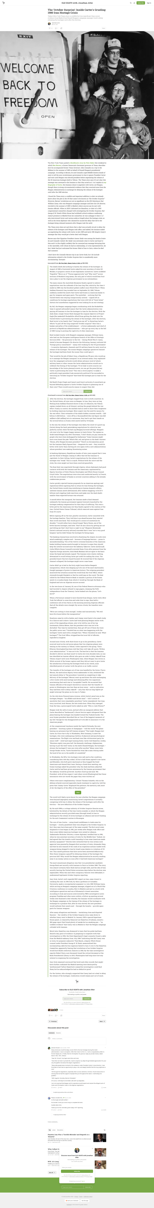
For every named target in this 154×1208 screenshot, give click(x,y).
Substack (69, 1204)
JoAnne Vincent (55, 1047)
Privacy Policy (89, 1176)
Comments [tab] (51, 1033)
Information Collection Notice (76, 1176)
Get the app (85, 1200)
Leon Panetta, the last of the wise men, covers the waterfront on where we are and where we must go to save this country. (69, 1139)
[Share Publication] (134, 2)
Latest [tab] (54, 1130)
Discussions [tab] (60, 1130)
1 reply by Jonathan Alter (59, 1114)
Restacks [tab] (58, 1033)
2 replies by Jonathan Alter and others (63, 1092)
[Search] (130, 2)
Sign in (149, 3)
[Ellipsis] (105, 1047)
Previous (54, 1021)
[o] (99, 1152)
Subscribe (141, 3)
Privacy (76, 1196)
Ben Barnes (57, 165)
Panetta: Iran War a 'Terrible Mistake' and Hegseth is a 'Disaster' (68, 1136)
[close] (92, 1148)
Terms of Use (85, 1175)
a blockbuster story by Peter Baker (81, 163)
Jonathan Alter (56, 23)
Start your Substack (72, 1200)
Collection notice (87, 1196)
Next (101, 1021)
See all (51, 1172)
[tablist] (55, 1033)
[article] (77, 1139)
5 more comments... (53, 1122)
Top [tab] (50, 1130)
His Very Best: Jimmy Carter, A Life (69, 263)
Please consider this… (57, 1097)
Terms (81, 1196)
